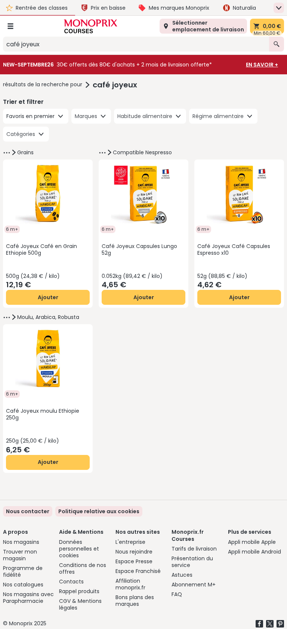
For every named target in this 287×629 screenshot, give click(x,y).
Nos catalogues (23, 584)
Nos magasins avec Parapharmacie (28, 598)
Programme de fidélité (23, 571)
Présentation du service (192, 562)
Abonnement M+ (194, 584)
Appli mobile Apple (252, 542)
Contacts (71, 581)
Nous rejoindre (133, 551)
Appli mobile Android (254, 551)
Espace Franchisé (138, 571)
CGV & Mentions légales (80, 604)
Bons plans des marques (134, 601)
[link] (98, 511)
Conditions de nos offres (82, 568)
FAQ (177, 594)
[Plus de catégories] (6, 153)
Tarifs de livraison (194, 548)
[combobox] (136, 44)
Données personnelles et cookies (79, 548)
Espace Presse (133, 561)
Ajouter (48, 297)
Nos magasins (21, 542)
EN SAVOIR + (262, 64)
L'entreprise (130, 542)
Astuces (182, 575)
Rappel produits (79, 591)
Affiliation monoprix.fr (130, 584)
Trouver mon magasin (20, 555)
